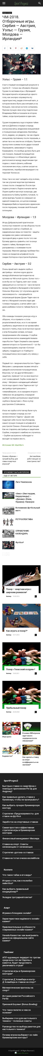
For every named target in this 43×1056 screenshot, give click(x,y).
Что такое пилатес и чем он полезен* (16, 1011)
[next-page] (7, 554)
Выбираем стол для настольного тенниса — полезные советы (19, 1019)
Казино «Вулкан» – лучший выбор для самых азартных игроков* (10, 460)
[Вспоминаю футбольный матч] (8, 510)
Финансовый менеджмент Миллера (20, 838)
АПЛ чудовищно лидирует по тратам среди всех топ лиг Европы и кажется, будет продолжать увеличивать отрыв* (21, 961)
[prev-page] (3, 554)
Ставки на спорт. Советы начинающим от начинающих (17, 845)
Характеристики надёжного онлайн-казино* (21, 920)
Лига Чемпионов (24, 482)
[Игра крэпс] (11, 728)
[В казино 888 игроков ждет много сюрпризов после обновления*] (31, 726)
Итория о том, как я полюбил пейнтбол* (17, 882)
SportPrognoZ (11, 780)
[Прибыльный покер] (21, 695)
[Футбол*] (8, 545)
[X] (10, 48)
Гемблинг (9, 952)
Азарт (7, 907)
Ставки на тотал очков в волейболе (20, 858)
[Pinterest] (15, 48)
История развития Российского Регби (18, 997)
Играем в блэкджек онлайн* (16, 913)
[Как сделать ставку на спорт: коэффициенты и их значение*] (31, 750)
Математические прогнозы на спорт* (17, 989)
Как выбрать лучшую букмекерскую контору (21, 806)
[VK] (32, 48)
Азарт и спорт (7, 13)
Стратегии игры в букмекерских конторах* (18, 972)
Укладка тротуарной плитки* (17, 897)
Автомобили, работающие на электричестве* (34, 458)
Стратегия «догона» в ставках (17, 852)
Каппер (8, 596)
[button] (4, 3)
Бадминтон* (7, 756)
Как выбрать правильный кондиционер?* (15, 890)
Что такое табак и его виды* (17, 875)
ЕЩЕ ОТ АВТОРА (10, 476)
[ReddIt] (21, 48)
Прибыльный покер (16, 708)
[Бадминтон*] (11, 749)
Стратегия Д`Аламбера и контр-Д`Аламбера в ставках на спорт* (19, 980)
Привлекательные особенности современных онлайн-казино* (18, 928)
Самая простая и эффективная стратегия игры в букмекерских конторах (18, 830)
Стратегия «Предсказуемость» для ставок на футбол (20, 814)
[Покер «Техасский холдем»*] (21, 656)
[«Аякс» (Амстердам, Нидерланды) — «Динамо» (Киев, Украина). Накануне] (8, 495)
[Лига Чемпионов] (8, 485)
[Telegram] (26, 48)
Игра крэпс (6, 737)
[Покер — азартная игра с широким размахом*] (21, 579)
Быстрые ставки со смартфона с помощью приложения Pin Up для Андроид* (19, 789)
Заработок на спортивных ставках (20, 822)
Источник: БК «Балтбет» (13, 445)
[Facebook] (4, 48)
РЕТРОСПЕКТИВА (24, 519)
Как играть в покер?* (16, 631)
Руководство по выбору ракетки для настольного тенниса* (21, 1027)
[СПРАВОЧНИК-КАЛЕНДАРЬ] (8, 534)
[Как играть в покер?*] (21, 618)
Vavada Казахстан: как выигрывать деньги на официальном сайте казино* (20, 938)
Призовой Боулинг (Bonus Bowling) (19, 1004)
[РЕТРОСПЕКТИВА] (8, 522)
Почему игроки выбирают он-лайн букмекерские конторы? (20, 1036)
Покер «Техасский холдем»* (20, 669)
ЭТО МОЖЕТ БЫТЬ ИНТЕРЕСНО (16, 472)
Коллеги (8, 869)
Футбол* (20, 542)
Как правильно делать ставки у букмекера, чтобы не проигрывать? (20, 798)
